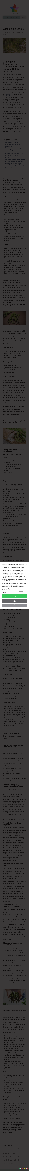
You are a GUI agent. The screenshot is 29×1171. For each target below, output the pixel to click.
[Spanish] (25, 1168)
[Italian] (20, 1168)
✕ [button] (26, 564)
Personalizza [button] (14, 605)
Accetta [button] (14, 596)
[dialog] (14, 585)
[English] (23, 1168)
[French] (27, 1168)
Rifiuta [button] (14, 601)
